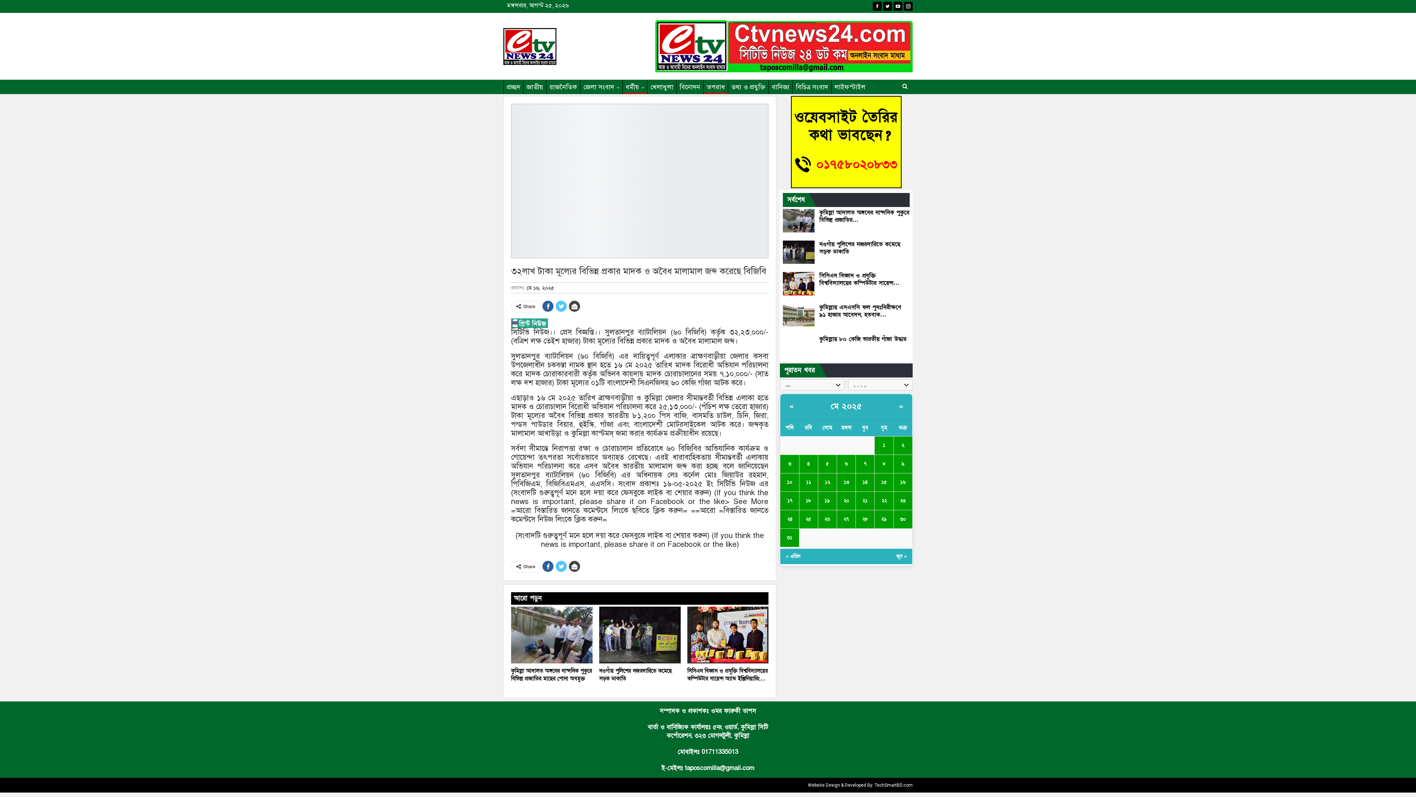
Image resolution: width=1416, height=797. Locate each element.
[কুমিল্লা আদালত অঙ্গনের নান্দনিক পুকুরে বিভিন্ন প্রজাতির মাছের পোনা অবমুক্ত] (552, 635)
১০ (789, 482)
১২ (827, 482)
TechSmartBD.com (894, 785)
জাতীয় (535, 87)
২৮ (865, 519)
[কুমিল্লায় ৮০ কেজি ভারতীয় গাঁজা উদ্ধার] (799, 347)
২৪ (789, 519)
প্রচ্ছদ (513, 87)
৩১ (789, 537)
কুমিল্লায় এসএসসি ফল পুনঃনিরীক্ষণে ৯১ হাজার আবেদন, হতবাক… (860, 311)
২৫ (808, 519)
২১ (865, 500)
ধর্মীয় (632, 87)
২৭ (846, 519)
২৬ (827, 519)
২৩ (903, 500)
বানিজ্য (780, 87)
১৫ (884, 482)
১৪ (865, 482)
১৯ (827, 500)
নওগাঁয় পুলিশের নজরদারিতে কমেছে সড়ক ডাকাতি (859, 248)
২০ (846, 500)
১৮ (808, 500)
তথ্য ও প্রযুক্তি (748, 87)
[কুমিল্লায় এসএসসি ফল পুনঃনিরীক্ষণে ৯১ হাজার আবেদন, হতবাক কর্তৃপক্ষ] (799, 315)
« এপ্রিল (793, 556)
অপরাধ (716, 87)
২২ (884, 500)
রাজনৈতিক (563, 87)
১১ (808, 482)
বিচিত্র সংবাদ (812, 87)
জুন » (901, 556)
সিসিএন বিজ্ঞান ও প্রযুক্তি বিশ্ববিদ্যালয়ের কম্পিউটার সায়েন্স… (859, 279)
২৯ (884, 519)
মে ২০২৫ (846, 406)
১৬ (903, 482)
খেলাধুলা (661, 87)
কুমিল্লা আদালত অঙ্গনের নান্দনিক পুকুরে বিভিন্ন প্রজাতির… (864, 216)
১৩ (846, 482)
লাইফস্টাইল (849, 87)
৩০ (903, 519)
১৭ (789, 500)
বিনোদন (690, 87)
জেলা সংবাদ (598, 87)
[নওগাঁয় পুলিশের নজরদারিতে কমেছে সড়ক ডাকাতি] (640, 635)
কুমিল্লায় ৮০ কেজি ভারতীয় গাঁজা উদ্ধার (862, 339)
